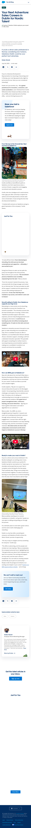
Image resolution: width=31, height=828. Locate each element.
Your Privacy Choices (19, 824)
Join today (8, 589)
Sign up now (15, 678)
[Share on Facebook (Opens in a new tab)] (11, 67)
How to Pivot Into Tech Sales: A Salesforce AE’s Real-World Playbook (14, 721)
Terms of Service (9, 820)
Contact (19, 822)
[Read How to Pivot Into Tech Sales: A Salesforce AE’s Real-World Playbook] (15, 712)
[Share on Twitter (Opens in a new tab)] (7, 67)
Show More (15, 792)
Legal (3, 820)
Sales (4, 7)
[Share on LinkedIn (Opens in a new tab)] (3, 67)
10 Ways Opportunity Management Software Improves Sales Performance (15, 767)
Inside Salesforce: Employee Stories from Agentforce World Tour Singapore (15, 744)
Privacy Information (19, 820)
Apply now (9, 125)
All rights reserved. (20, 813)
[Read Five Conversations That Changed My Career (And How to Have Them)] (9, 246)
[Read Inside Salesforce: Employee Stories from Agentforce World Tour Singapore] (15, 735)
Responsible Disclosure (7, 822)
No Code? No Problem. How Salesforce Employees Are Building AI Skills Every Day (15, 235)
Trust (15, 822)
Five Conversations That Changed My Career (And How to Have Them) (15, 251)
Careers (12, 616)
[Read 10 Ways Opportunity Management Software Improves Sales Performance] (15, 758)
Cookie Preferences (6, 824)
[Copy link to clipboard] (16, 67)
